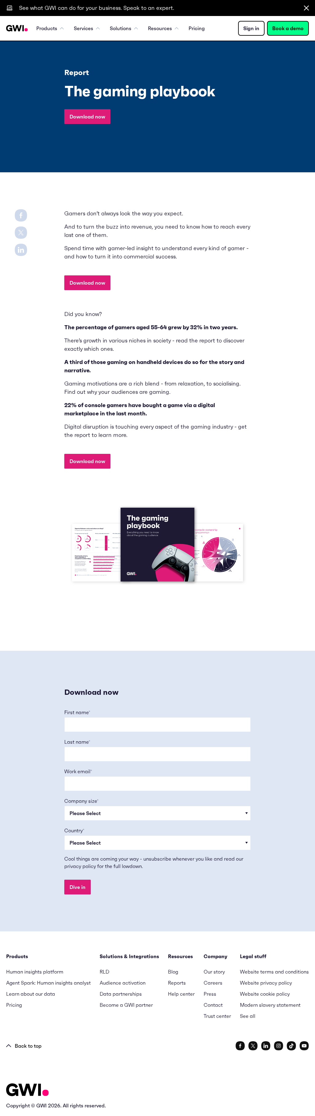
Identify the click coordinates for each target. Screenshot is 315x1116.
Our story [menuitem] (214, 972)
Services (83, 28)
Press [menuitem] (210, 994)
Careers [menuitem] (213, 983)
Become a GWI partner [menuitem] (126, 1005)
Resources (160, 28)
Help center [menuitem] (181, 994)
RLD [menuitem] (104, 972)
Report (76, 72)
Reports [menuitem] (177, 983)
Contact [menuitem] (213, 1005)
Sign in (251, 28)
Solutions (120, 28)
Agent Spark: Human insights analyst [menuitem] (48, 983)
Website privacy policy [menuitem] (266, 983)
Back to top (28, 1046)
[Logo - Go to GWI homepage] (27, 1091)
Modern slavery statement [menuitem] (270, 1005)
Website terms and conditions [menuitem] (274, 972)
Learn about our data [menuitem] (30, 994)
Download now (87, 117)
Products (46, 28)
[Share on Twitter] (21, 232)
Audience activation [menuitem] (123, 983)
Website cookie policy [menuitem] (265, 994)
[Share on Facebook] (21, 215)
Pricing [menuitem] (197, 28)
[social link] (240, 1045)
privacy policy (80, 866)
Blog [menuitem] (173, 972)
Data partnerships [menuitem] (121, 994)
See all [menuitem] (247, 1016)
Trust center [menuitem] (217, 1016)
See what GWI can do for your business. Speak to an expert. (96, 7)
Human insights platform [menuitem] (34, 972)
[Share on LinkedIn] (21, 249)
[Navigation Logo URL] (17, 28)
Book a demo (288, 28)
